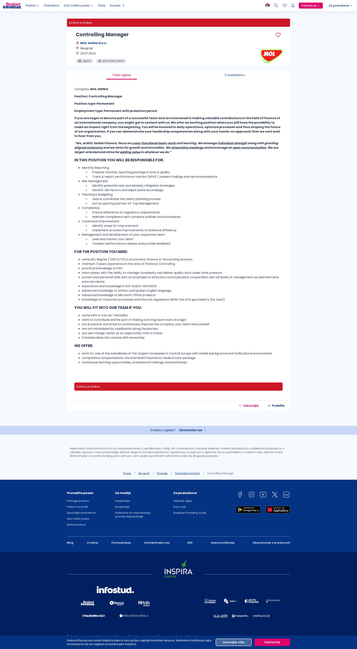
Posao (127, 473)
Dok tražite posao (78, 519)
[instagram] (251, 495)
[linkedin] (286, 495)
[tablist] (178, 75)
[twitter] (275, 495)
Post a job (179, 507)
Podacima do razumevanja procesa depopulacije (132, 514)
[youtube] (263, 495)
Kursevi (115, 5)
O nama (92, 543)
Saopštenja (122, 501)
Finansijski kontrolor (187, 473)
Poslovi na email (77, 507)
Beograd (144, 473)
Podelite (278, 405)
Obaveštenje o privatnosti (271, 543)
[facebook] (240, 495)
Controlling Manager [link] (220, 473)
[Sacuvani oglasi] (285, 5)
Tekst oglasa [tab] (121, 75)
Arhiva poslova (76, 525)
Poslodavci (51, 5)
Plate (101, 5)
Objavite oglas (182, 501)
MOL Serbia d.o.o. (93, 43)
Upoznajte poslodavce (81, 513)
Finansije (162, 473)
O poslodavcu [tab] (235, 75)
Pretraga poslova (78, 501)
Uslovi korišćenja (222, 543)
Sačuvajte (251, 405)
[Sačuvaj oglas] (278, 35)
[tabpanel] (178, 227)
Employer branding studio (189, 513)
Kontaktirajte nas (157, 543)
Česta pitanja (121, 543)
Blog (70, 543)
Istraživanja (122, 507)
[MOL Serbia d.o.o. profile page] (271, 54)
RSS (189, 543)
